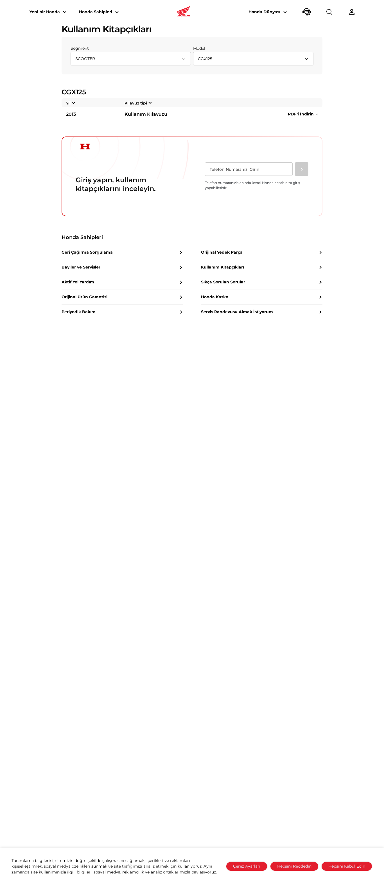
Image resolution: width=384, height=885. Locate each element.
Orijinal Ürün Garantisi (84, 296)
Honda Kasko (214, 296)
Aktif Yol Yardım (78, 282)
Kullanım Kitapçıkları (222, 267)
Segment (80, 48)
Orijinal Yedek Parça (222, 252)
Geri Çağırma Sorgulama (87, 252)
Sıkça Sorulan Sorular (223, 282)
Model (199, 48)
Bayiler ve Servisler (81, 267)
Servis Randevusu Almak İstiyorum (237, 311)
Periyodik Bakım (79, 311)
